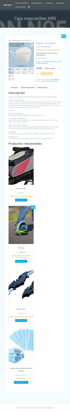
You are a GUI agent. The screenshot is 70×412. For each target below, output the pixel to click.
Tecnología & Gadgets (26, 196)
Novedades (60, 3)
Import (8, 5)
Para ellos (21, 316)
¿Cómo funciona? (21, 3)
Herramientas (37, 3)
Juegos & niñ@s (16, 255)
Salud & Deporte (16, 40)
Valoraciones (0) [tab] (42, 87)
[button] (31, 45)
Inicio (9, 40)
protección (55, 81)
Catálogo (49, 3)
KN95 (43, 81)
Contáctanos (20, 7)
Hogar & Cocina (13, 316)
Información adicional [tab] (27, 87)
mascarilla (48, 81)
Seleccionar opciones (21, 382)
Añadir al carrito (46, 73)
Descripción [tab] (14, 87)
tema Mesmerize (49, 408)
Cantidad (39, 68)
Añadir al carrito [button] (21, 200)
